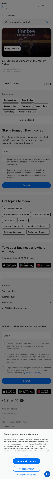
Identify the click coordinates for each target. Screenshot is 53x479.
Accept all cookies (26, 461)
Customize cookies (26, 475)
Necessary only (26, 468)
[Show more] (26, 454)
